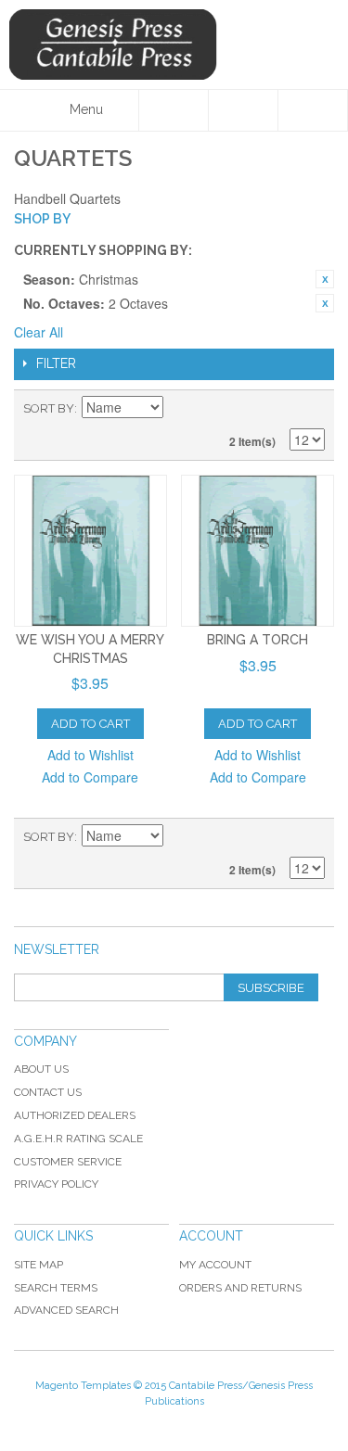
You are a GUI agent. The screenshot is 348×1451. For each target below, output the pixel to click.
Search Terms (55, 1287)
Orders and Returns (240, 1287)
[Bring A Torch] (257, 551)
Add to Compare (90, 777)
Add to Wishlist (90, 754)
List (311, 409)
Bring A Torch (257, 639)
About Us (41, 1069)
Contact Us (48, 1092)
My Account (215, 1264)
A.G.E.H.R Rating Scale (78, 1138)
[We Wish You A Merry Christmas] (90, 551)
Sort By (48, 408)
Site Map (38, 1264)
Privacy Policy (56, 1183)
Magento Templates (83, 1386)
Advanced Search (66, 1310)
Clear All (38, 332)
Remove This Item (325, 279)
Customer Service (68, 1161)
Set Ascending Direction (180, 409)
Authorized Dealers (74, 1115)
